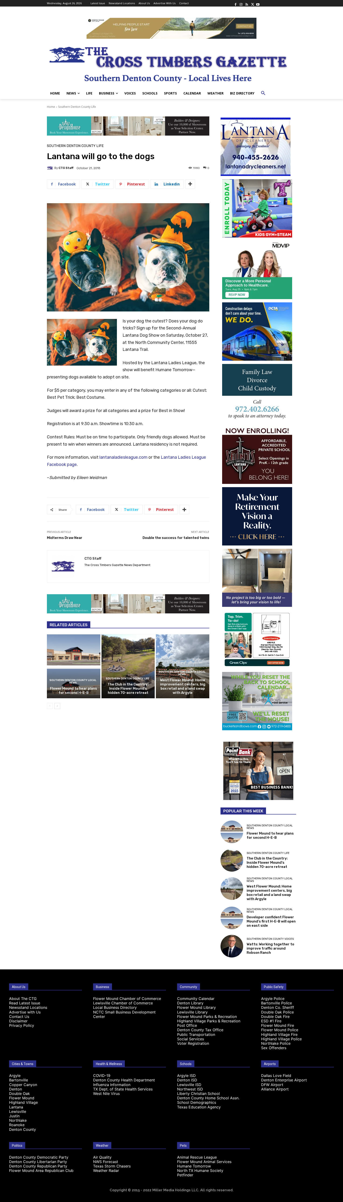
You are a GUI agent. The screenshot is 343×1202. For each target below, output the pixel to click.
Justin (14, 1116)
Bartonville (18, 1080)
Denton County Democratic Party (38, 1157)
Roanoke (16, 1124)
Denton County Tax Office (200, 1029)
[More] (190, 184)
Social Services (190, 1039)
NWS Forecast (105, 1161)
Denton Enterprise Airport (284, 1080)
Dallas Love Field (276, 1075)
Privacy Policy (21, 1025)
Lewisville (17, 1111)
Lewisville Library (192, 1012)
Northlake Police (275, 1043)
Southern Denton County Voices (270, 939)
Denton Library (190, 1003)
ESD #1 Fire (271, 1021)
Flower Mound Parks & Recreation (207, 1016)
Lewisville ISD (189, 1084)
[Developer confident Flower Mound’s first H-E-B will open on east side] (231, 918)
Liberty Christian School (198, 1093)
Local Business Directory (115, 1007)
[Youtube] (257, 3)
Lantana (16, 1107)
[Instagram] (241, 3)
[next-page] (57, 706)
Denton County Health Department (124, 1080)
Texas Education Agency (199, 1107)
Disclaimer (18, 1021)
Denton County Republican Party (38, 1166)
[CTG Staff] (50, 168)
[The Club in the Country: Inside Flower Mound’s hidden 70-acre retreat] (128, 666)
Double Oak (19, 1093)
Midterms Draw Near (64, 538)
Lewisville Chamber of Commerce (123, 1003)
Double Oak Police (277, 1012)
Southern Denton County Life (77, 107)
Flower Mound (21, 1098)
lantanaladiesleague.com (123, 457)
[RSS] (246, 3)
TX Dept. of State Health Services (123, 1089)
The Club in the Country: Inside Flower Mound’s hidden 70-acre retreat (128, 688)
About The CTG (23, 998)
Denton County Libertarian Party (38, 1161)
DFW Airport (272, 1084)
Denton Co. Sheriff (277, 1007)
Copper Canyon (23, 1084)
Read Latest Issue (24, 1003)
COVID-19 (101, 1075)
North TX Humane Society (200, 1170)
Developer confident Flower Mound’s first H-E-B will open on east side (271, 921)
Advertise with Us (25, 1012)
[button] (263, 93)
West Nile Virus (106, 1093)
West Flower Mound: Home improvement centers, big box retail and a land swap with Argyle (182, 686)
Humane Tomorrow (194, 1166)
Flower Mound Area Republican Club (41, 1170)
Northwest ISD (190, 1089)
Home (51, 107)
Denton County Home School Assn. (208, 1098)
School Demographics (196, 1102)
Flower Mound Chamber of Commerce (127, 998)
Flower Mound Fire (277, 1025)
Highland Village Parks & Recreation (208, 1021)
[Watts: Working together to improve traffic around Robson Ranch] (231, 946)
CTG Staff (66, 167)
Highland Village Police (281, 1039)
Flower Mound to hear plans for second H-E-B (73, 690)
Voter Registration (193, 1043)
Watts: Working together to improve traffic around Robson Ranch (270, 948)
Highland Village (23, 1102)
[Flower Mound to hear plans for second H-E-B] (73, 666)
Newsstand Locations (28, 1007)
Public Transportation (196, 1034)
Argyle (15, 1075)
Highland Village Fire (279, 1034)
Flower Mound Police (279, 1029)
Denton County (22, 1129)
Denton (15, 1089)
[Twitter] (252, 3)
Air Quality (102, 1157)
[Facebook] (235, 3)
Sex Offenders (273, 1047)
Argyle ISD (186, 1075)
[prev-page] (50, 706)
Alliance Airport (275, 1089)
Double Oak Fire (275, 1016)
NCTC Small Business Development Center (124, 1014)
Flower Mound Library (196, 1007)
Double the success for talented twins (176, 538)
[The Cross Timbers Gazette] (171, 63)
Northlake (18, 1120)
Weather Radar (106, 1170)
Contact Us (19, 1016)
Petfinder (185, 1175)
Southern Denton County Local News (72, 681)
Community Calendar (195, 998)
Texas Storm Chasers (112, 1166)
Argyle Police (272, 998)
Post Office (187, 1025)
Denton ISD (187, 1080)
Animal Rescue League (197, 1157)
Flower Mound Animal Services (204, 1161)
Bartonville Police (276, 1003)
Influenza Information (111, 1084)
